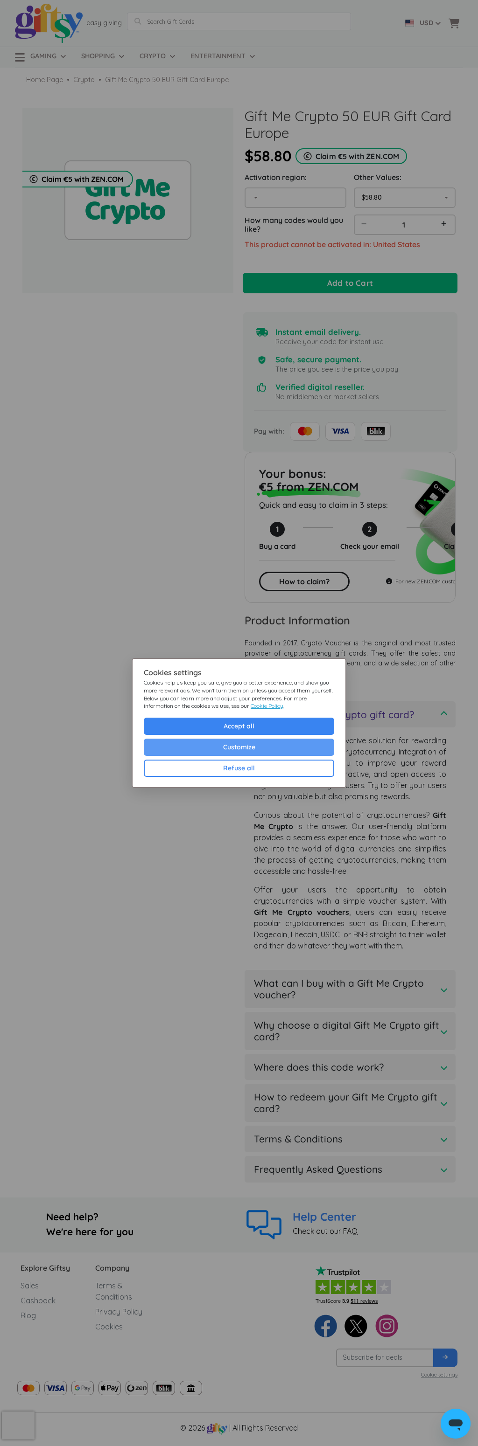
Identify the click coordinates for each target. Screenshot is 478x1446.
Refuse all (239, 768)
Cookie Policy (267, 705)
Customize (239, 747)
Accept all (239, 726)
